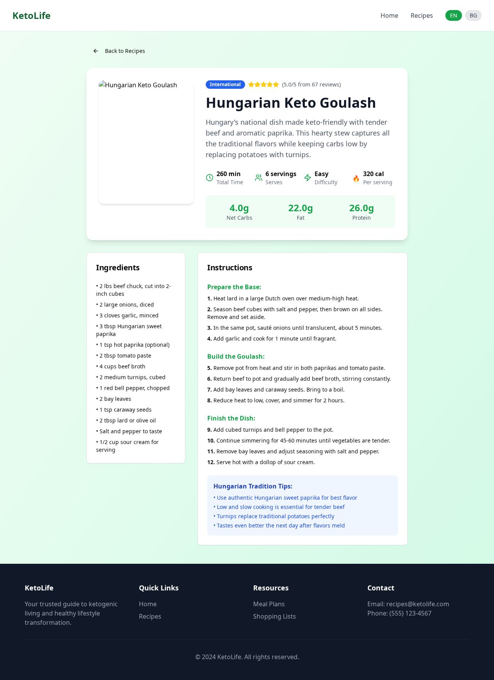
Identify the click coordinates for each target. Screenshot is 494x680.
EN (453, 15)
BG (473, 15)
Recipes (422, 15)
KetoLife (31, 15)
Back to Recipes (125, 50)
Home (389, 15)
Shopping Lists (274, 616)
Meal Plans (269, 604)
